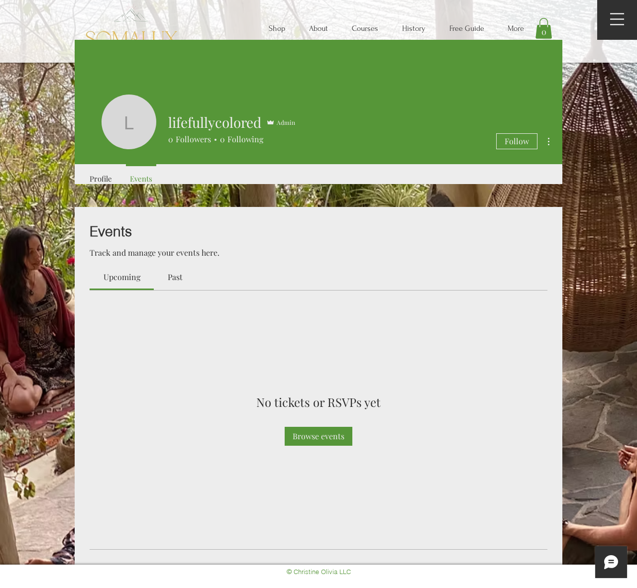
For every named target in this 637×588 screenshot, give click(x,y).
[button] (617, 19)
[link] (122, 277)
